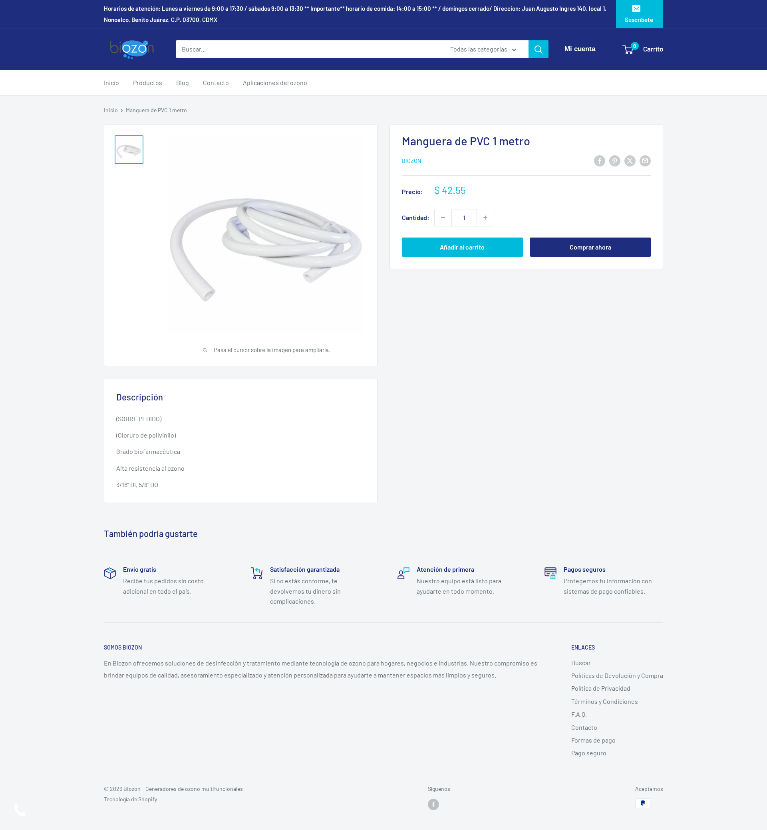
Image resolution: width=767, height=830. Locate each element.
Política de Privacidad (600, 688)
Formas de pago (593, 740)
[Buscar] (538, 49)
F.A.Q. (579, 714)
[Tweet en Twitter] (630, 160)
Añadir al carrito (462, 247)
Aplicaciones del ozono (275, 82)
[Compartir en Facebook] (599, 160)
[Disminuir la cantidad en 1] (443, 217)
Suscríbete (639, 19)
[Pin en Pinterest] (614, 160)
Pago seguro (588, 753)
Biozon (411, 161)
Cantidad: (415, 217)
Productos (147, 82)
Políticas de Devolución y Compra (617, 675)
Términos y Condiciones (604, 701)
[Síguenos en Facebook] (433, 804)
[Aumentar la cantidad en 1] (485, 217)
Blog (182, 82)
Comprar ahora (590, 247)
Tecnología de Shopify (130, 799)
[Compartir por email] (645, 160)
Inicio (111, 82)
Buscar (581, 662)
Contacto (216, 82)
